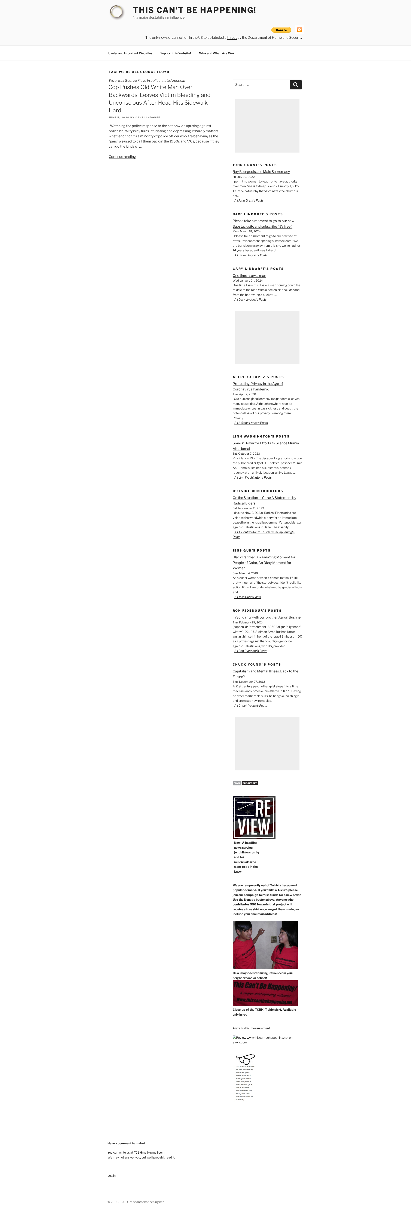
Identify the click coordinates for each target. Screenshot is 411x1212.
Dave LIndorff (148, 117)
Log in (111, 1175)
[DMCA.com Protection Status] (246, 784)
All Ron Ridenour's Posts (250, 651)
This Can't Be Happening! (194, 10)
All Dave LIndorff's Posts (251, 255)
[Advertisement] (267, 126)
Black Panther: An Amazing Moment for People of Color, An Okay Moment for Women (264, 562)
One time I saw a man (249, 276)
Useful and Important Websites (130, 53)
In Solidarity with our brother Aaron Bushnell (267, 617)
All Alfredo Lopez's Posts (251, 422)
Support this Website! (175, 53)
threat (232, 38)
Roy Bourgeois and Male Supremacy (261, 172)
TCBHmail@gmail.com (149, 1152)
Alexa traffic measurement (251, 1028)
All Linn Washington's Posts (253, 477)
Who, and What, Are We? (216, 53)
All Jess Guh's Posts (247, 597)
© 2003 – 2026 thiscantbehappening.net (135, 1202)
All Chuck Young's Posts (250, 705)
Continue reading (122, 157)
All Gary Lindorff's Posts (250, 299)
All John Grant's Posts (249, 200)
